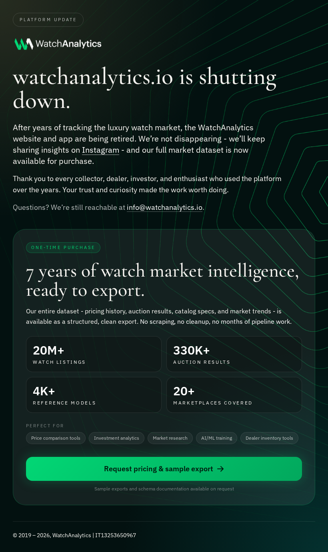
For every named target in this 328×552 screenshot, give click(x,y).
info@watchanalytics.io (164, 207)
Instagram (100, 149)
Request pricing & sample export (158, 468)
